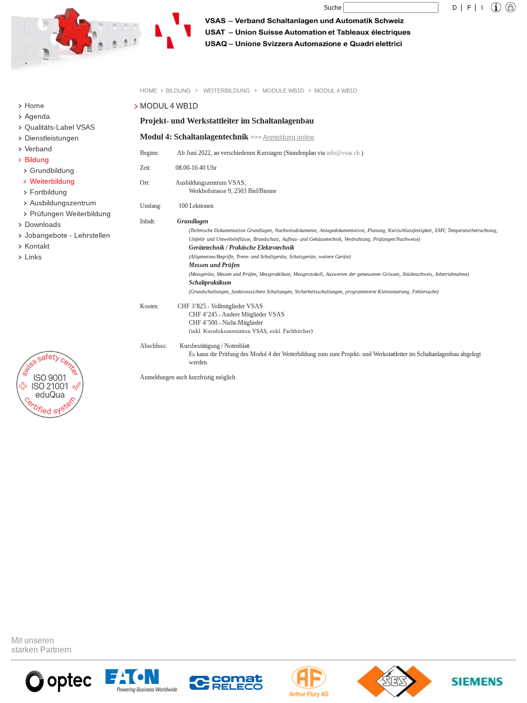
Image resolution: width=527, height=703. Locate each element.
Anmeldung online (288, 137)
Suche (333, 7)
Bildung (37, 159)
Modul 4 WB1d (335, 90)
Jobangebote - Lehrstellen (67, 235)
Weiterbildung (52, 181)
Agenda (37, 116)
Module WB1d (283, 90)
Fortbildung (48, 192)
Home (34, 105)
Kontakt (37, 246)
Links (33, 257)
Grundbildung (52, 170)
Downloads (43, 224)
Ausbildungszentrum (63, 203)
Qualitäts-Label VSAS (60, 127)
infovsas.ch (343, 152)
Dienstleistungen (52, 138)
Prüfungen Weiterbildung (70, 213)
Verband (38, 149)
